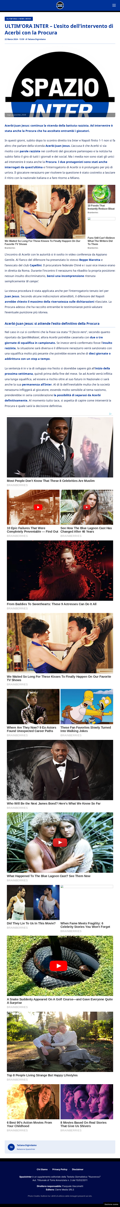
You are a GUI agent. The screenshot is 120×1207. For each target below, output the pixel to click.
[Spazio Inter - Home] (60, 5)
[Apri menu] (114, 5)
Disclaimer (77, 1169)
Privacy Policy (59, 1169)
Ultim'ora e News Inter (19, 19)
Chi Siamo (42, 1169)
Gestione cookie (111, 1204)
